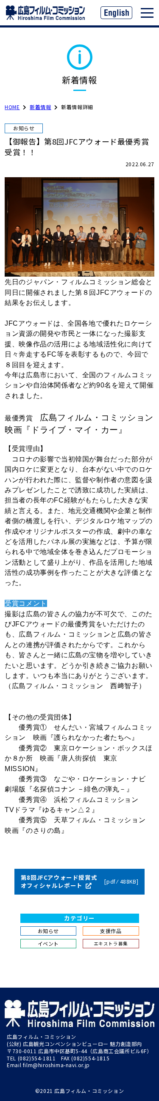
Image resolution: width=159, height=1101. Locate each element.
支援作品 (110, 930)
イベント (48, 943)
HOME (12, 106)
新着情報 (40, 106)
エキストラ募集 (111, 943)
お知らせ (48, 930)
